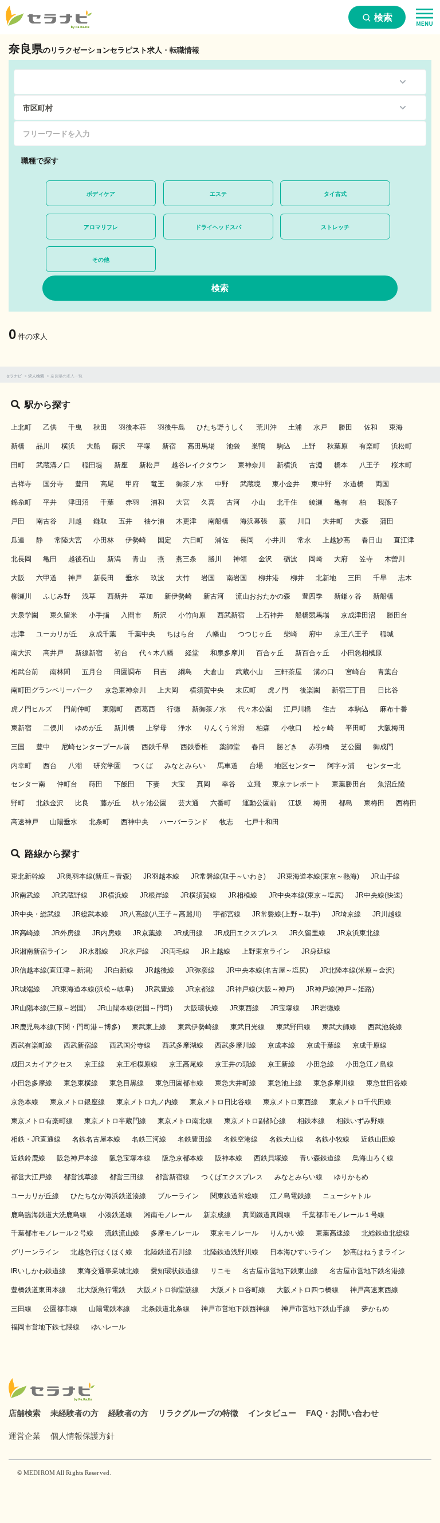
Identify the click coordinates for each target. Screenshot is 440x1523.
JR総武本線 (90, 914)
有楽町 (369, 446)
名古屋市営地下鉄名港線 (367, 1271)
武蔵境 (250, 484)
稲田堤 (92, 465)
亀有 (341, 502)
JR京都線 (200, 989)
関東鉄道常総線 (234, 1196)
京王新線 (281, 1064)
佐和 (371, 427)
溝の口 (323, 672)
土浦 (295, 427)
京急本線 (24, 1102)
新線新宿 (89, 653)
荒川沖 (266, 427)
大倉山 (213, 672)
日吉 (160, 672)
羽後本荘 (132, 427)
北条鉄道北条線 (166, 1309)
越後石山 (82, 559)
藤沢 (118, 446)
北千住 (287, 502)
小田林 (103, 540)
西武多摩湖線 (182, 1045)
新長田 (103, 578)
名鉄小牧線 (332, 1139)
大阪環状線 (201, 1008)
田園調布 (128, 672)
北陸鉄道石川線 (168, 1252)
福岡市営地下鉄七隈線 (45, 1327)
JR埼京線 (346, 914)
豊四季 (312, 596)
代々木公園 (255, 709)
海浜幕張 (254, 521)
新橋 (18, 446)
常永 (304, 540)
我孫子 (388, 502)
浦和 (157, 502)
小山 (258, 502)
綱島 (185, 672)
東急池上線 (285, 1083)
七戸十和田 (262, 822)
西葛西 (145, 709)
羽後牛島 (171, 427)
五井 (125, 521)
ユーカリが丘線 (35, 1196)
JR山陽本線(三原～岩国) (48, 1008)
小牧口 (291, 728)
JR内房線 (106, 933)
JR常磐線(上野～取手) (286, 914)
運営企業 (25, 1436)
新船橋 (383, 596)
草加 (146, 596)
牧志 (226, 822)
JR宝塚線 (285, 1008)
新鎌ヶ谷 (348, 596)
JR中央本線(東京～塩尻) (306, 895)
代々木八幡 (156, 653)
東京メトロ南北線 (185, 1121)
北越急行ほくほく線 (101, 1252)
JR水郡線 (93, 951)
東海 (396, 427)
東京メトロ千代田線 (360, 1102)
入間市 (131, 615)
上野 (309, 446)
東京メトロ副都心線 (255, 1121)
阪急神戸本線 (77, 1158)
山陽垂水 (63, 822)
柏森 (263, 728)
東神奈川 (251, 465)
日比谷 (388, 690)
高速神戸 (24, 822)
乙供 (50, 427)
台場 (256, 766)
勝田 (345, 427)
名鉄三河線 (149, 1139)
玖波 (157, 578)
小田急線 (320, 1064)
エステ (218, 194)
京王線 (94, 1064)
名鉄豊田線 (195, 1139)
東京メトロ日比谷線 (221, 1102)
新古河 (213, 596)
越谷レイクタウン (198, 465)
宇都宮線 (227, 914)
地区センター (295, 766)
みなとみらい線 (298, 1177)
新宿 (169, 446)
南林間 (60, 672)
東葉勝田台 (349, 784)
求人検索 (36, 376)
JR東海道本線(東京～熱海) (318, 876)
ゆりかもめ (351, 1177)
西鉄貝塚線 (271, 1158)
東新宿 (21, 728)
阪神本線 (228, 1158)
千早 (380, 578)
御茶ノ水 (189, 484)
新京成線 (217, 1215)
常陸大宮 (68, 540)
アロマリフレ (101, 227)
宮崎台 (355, 672)
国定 (164, 540)
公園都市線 (60, 1309)
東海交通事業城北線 (108, 1271)
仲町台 (67, 784)
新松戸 (149, 465)
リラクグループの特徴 (198, 1413)
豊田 (82, 484)
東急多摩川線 (334, 1083)
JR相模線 (242, 895)
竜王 (157, 484)
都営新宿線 (172, 1177)
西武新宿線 (81, 1045)
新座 (121, 465)
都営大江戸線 (31, 1177)
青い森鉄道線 (320, 1158)
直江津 (404, 540)
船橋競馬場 (312, 615)
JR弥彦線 (200, 970)
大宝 (178, 784)
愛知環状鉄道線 (175, 1271)
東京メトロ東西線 (290, 1102)
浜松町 (401, 446)
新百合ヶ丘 (312, 653)
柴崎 (290, 634)
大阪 (18, 578)
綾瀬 (316, 502)
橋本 (341, 465)
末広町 (245, 690)
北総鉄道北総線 (386, 1233)
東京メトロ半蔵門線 (115, 1121)
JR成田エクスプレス (246, 933)
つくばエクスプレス (232, 1177)
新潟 (114, 559)
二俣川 (53, 728)
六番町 (220, 803)
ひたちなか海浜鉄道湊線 (108, 1196)
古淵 (316, 465)
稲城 (387, 634)
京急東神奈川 (125, 690)
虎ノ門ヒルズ (31, 709)
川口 (304, 521)
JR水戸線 (134, 951)
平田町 (355, 728)
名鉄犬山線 (286, 1139)
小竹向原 (192, 615)
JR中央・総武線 (36, 914)
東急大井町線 (235, 1083)
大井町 (333, 521)
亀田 (50, 559)
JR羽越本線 (161, 876)
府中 (316, 634)
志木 (405, 578)
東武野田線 (293, 1027)
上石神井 (270, 615)
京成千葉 (102, 634)
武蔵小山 (249, 672)
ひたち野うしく (221, 427)
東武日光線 (247, 1027)
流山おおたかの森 (262, 596)
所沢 (160, 615)
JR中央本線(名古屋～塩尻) (267, 970)
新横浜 (287, 465)
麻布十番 (393, 709)
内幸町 (21, 766)
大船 (93, 446)
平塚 (144, 446)
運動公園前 (259, 803)
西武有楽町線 (31, 1045)
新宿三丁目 (349, 690)
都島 (345, 803)
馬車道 (227, 766)
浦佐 (222, 540)
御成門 (383, 747)
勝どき (287, 747)
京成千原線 (369, 1045)
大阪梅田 (391, 728)
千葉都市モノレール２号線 (52, 1233)
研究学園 (107, 766)
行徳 (173, 709)
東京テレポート (296, 784)
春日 (258, 747)
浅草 (89, 596)
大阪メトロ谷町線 (237, 1290)
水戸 (320, 427)
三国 (18, 747)
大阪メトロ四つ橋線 (308, 1290)
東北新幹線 (28, 876)
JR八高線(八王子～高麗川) (161, 914)
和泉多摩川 (227, 653)
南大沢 (21, 653)
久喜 (208, 502)
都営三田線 (126, 1177)
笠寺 (366, 559)
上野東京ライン (266, 951)
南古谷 (46, 521)
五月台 (92, 672)
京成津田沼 (358, 615)
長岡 (247, 540)
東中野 (321, 484)
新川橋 (124, 728)
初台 (121, 653)
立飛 (254, 784)
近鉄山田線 (378, 1139)
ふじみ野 (56, 596)
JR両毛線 (175, 951)
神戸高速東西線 (374, 1290)
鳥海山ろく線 (373, 1158)
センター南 (28, 784)
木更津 (186, 521)
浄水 (185, 728)
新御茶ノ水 (209, 709)
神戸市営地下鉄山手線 (315, 1309)
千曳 (75, 427)
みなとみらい (185, 766)
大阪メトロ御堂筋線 (168, 1290)
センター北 (383, 766)
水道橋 (353, 484)
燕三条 (186, 559)
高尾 (107, 484)
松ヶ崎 (323, 728)
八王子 (369, 465)
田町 (18, 465)
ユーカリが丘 (56, 634)
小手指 (99, 615)
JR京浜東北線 (358, 933)
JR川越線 (387, 914)
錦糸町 (21, 502)
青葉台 (388, 672)
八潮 (75, 766)
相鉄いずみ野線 (360, 1121)
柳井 (297, 578)
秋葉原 (337, 446)
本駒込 (358, 709)
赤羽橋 (319, 747)
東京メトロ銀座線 (77, 1102)
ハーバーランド (184, 822)
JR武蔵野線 (70, 895)
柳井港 (268, 578)
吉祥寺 (21, 484)
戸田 (18, 521)
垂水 (132, 578)
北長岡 (21, 559)
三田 (355, 578)
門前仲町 (77, 709)
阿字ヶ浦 (341, 766)
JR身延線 (316, 951)
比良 (82, 803)
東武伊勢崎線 (198, 1027)
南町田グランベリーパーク (52, 690)
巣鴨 (258, 446)
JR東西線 (244, 1008)
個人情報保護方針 (82, 1436)
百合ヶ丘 (270, 653)
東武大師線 (339, 1027)
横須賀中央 (207, 690)
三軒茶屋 (288, 672)
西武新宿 (231, 615)
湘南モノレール (168, 1215)
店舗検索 (25, 1413)
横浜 (68, 446)
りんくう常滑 (224, 728)
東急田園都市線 (179, 1083)
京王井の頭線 (235, 1064)
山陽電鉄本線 (109, 1309)
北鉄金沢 (50, 803)
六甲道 (46, 578)
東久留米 (63, 615)
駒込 (283, 446)
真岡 (203, 784)
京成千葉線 (324, 1045)
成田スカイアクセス (42, 1064)
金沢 (265, 559)
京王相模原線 (137, 1064)
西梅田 (406, 803)
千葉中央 (141, 634)
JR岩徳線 (325, 1008)
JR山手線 (385, 876)
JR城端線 (25, 989)
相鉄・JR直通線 (36, 1139)
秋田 (100, 427)
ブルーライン (178, 1196)
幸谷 (228, 784)
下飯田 (124, 784)
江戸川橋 (297, 709)
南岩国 (236, 578)
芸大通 (188, 803)
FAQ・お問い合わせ (342, 1413)
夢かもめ (375, 1309)
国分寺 (53, 484)
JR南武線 (25, 895)
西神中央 (134, 822)
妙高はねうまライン (374, 1252)
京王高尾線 (186, 1064)
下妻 (153, 784)
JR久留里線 (307, 933)
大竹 (183, 578)
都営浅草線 (81, 1177)
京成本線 (281, 1045)
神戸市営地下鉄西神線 (235, 1309)
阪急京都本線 (182, 1158)
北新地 (326, 578)
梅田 (320, 803)
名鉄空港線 (240, 1139)
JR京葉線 (147, 933)
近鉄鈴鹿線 (28, 1158)
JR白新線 (118, 970)
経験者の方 (128, 1413)
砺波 (290, 559)
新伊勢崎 (178, 596)
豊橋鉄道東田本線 (38, 1290)
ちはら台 (180, 634)
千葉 (107, 502)
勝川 (215, 559)
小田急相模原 (361, 653)
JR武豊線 (159, 989)
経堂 (192, 653)
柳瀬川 (21, 596)
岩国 (208, 578)
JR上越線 (215, 951)
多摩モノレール (175, 1233)
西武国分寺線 (130, 1045)
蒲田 (387, 521)
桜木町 (401, 465)
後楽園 (310, 690)
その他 (100, 260)
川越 (75, 521)
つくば (142, 766)
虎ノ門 (278, 690)
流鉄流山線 (122, 1233)
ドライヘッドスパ (218, 227)
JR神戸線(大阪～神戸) (260, 989)
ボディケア (101, 194)
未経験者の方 (74, 1413)
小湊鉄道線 (115, 1215)
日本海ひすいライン (301, 1252)
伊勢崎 (135, 540)
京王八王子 (351, 634)
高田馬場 (201, 446)
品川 (43, 446)
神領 (240, 559)
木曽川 (394, 559)
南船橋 (218, 521)
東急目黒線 (126, 1083)
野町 (18, 803)
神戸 (75, 578)
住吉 (329, 709)
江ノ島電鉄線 (290, 1196)
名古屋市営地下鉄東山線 (280, 1271)
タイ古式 (335, 194)
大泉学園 (24, 615)
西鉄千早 (155, 747)
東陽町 (113, 709)
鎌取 (100, 521)
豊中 (43, 747)
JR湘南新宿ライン (39, 951)
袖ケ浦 (154, 521)
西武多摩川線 (235, 1045)
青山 (139, 559)
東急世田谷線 (386, 1083)
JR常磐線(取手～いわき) (228, 876)
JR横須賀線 (198, 895)
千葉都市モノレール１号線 (343, 1215)
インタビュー (272, 1413)
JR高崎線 (25, 933)
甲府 (132, 484)
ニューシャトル (347, 1196)
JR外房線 (66, 933)
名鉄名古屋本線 (96, 1139)
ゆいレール (108, 1327)
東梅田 (374, 803)
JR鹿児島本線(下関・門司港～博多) (65, 1027)
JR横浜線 (113, 895)
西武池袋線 (385, 1027)
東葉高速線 (333, 1233)
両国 (382, 484)
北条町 (99, 822)
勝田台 (397, 615)
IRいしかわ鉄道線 (38, 1271)
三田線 (21, 1309)
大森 (361, 521)
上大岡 (168, 690)
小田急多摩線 (31, 1083)
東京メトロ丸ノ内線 (147, 1102)
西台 (50, 766)
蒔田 (96, 784)
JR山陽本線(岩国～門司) (134, 1008)
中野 (222, 484)
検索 (382, 17)
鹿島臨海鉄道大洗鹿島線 (49, 1215)
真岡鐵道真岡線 (266, 1215)
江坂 (295, 803)
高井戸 (53, 653)
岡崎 (316, 559)
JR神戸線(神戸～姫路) (340, 989)
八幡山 (216, 634)
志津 (18, 634)
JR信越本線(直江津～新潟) (52, 970)
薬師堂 (229, 747)
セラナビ (14, 376)
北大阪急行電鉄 (101, 1290)
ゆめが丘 (89, 728)
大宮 (183, 502)
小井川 (275, 540)
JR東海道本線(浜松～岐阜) (92, 989)
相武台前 (24, 672)
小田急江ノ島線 (369, 1064)
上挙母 (156, 728)
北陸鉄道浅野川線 (230, 1252)
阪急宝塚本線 (130, 1158)
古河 (233, 502)
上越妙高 (336, 540)
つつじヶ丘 (255, 634)
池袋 (233, 446)
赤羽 (132, 502)
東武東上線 (149, 1027)
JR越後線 (159, 970)
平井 (50, 502)
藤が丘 (110, 803)
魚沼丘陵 (391, 784)
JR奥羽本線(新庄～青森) (94, 876)
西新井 (117, 596)
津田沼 (78, 502)
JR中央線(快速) (379, 895)
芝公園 (351, 747)
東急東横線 (81, 1083)
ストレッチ (335, 227)
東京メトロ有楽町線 (42, 1121)
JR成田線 (188, 933)
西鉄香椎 (194, 747)
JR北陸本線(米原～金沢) (357, 970)
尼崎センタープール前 (95, 747)
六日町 (193, 540)
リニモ (220, 1271)
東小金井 (286, 484)
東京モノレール (234, 1233)
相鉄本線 (311, 1121)
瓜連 (18, 540)
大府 (341, 559)
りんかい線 (287, 1233)
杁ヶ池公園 (149, 803)
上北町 (21, 427)
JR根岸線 (154, 895)
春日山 (372, 540)
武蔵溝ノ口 (53, 465)
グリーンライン (35, 1252)
